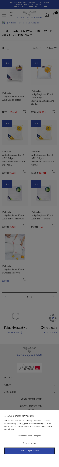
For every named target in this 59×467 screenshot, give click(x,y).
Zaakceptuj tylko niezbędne (29, 436)
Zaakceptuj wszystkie (29, 451)
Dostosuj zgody (29, 443)
